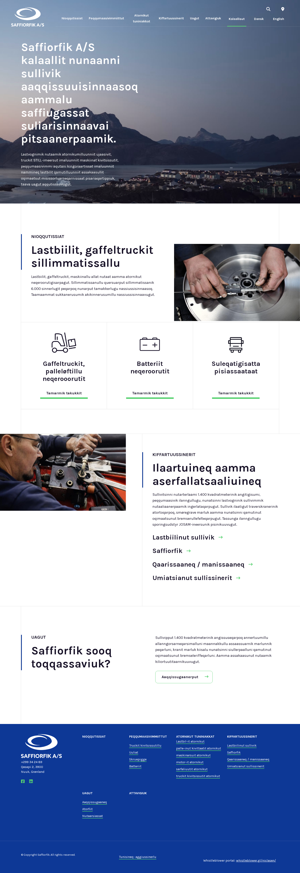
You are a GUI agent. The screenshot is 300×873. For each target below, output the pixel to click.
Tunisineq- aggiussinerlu (137, 857)
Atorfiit (87, 809)
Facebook (24, 781)
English (278, 19)
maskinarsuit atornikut (193, 755)
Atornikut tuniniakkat (141, 18)
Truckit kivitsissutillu (145, 745)
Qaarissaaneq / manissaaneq (198, 564)
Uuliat (133, 752)
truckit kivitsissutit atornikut (198, 776)
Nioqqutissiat (72, 18)
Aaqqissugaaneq (94, 802)
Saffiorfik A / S (27, 17)
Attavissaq (283, 9)
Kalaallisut (237, 19)
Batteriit (135, 766)
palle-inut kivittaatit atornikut (198, 748)
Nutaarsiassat (92, 816)
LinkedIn (32, 781)
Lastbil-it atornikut (190, 741)
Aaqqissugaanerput (180, 677)
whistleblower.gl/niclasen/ (256, 860)
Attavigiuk (213, 18)
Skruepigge (138, 759)
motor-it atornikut (189, 762)
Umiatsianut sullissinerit (192, 578)
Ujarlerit (268, 9)
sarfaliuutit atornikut (192, 769)
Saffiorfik (167, 551)
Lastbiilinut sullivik (183, 537)
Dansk (259, 19)
